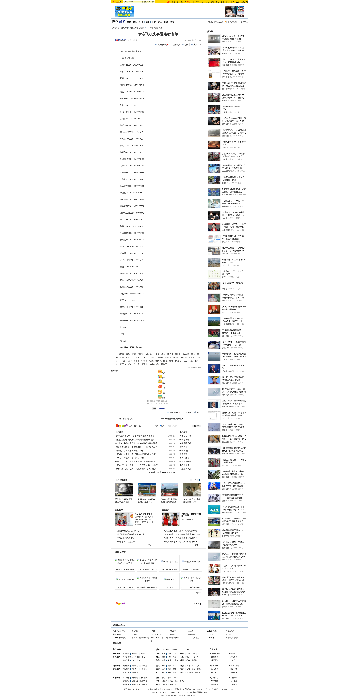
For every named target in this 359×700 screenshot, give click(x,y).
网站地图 (215, 689)
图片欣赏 (233, 669)
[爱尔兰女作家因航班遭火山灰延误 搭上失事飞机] (124, 489)
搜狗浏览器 (215, 678)
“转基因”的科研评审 (125, 538)
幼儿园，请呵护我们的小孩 (191, 587)
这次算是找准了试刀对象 (128, 531)
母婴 (163, 666)
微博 (232, 2)
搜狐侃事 (126, 660)
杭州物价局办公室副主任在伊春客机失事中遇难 (136, 443)
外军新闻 (143, 678)
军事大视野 (136, 684)
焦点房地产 (146, 2)
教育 (182, 666)
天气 (163, 669)
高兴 (163, 373)
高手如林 (191, 634)
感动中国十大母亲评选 (140, 638)
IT (193, 2)
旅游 (158, 669)
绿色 (199, 669)
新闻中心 (115, 28)
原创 (193, 669)
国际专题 (143, 666)
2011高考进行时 (213, 631)
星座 (174, 666)
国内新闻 (124, 28)
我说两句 (244, 2)
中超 (193, 654)
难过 (163, 378)
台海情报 (135, 678)
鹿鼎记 (164, 681)
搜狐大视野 (230, 631)
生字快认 (214, 684)
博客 (227, 2)
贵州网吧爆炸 (174, 638)
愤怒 (163, 388)
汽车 (197, 2)
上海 (175, 678)
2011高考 (210, 638)
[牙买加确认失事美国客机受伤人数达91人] (146, 489)
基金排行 (233, 654)
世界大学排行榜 (232, 638)
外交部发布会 (140, 657)
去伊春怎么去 (185, 436)
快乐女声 (172, 631)
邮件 (222, 2)
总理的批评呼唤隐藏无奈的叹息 (131, 534)
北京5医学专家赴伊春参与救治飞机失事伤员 (135, 436)
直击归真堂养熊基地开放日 (172, 418)
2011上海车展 (156, 634)
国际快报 (126, 666)
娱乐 (181, 2)
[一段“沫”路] (169, 579)
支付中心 (145, 689)
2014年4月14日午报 (169, 570)
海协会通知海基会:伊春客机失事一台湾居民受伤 (137, 447)
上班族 (190, 631)
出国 (188, 666)
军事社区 (126, 684)
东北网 (134, 40)
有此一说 (126, 672)
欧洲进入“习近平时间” (191, 570)
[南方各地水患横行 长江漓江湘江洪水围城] (147, 562)
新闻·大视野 (120, 552)
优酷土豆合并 (218, 22)
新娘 (169, 666)
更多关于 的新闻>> (162, 472)
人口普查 (229, 634)
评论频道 (116, 669)
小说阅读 (233, 684)
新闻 (158, 654)
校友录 (197, 672)
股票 (163, 657)
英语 (199, 666)
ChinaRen (132, 2)
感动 (163, 383)
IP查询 (232, 660)
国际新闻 (116, 666)
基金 (174, 657)
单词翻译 (233, 672)
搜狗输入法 (215, 654)
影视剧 (194, 660)
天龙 (158, 681)
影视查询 (214, 657)
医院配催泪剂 (231, 22)
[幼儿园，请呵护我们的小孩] (191, 579)
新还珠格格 (117, 634)
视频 (212, 2)
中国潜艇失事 (185, 461)
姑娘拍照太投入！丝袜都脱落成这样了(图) (182, 534)
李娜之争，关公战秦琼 (127, 542)
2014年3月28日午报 (125, 587)
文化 (182, 669)
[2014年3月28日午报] (125, 579)
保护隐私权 (187, 689)
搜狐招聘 (153, 689)
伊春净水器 (184, 439)
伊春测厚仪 (184, 465)
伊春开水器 (184, 458)
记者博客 (143, 669)
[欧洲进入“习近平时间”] (191, 562)
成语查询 (214, 660)
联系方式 (178, 689)
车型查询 (233, 678)
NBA (188, 654)
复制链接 (176, 45)
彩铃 (176, 681)
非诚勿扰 (210, 634)
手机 (169, 672)
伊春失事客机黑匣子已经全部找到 (130, 458)
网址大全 (214, 672)
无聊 (163, 398)
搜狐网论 (135, 672)
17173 (138, 2)
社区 (166, 22)
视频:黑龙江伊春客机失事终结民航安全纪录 (135, 439)
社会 (141, 22)
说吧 (176, 684)
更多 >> (151, 545)
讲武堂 (144, 684)
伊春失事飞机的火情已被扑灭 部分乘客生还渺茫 (137, 465)
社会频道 (116, 657)
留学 (193, 666)
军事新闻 (116, 678)
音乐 (193, 657)
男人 (174, 672)
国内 (129, 22)
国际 (135, 22)
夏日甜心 (135, 631)
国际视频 (126, 669)
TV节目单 (214, 681)
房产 (202, 2)
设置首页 (127, 689)
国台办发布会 (128, 657)
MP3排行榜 (234, 666)
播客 (217, 2)
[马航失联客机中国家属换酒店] (147, 579)
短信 (171, 681)
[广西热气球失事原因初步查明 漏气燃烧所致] (169, 489)
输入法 (164, 684)
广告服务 (161, 689)
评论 (160, 22)
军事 (147, 22)
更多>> (198, 593)
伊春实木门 (184, 450)
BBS (237, 2)
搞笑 (163, 393)
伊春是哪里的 (185, 443)
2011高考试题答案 (120, 638)
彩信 (182, 681)
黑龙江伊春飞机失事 (137, 28)
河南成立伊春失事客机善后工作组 (130, 450)
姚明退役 (135, 634)
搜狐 (126, 2)
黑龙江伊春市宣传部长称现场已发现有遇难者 (135, 461)
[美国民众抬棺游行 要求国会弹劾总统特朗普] (125, 562)
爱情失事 (183, 454)
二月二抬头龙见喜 (125, 418)
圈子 (164, 678)
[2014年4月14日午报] (169, 562)
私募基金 (172, 634)
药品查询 (233, 657)
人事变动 (135, 654)
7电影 (153, 631)
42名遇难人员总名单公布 (131, 347)
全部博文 (231, 689)
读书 (188, 669)
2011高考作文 (193, 638)
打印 (187, 45)
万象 (133, 660)
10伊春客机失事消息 (154, 28)
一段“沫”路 (169, 587)
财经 (158, 657)
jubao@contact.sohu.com (188, 695)
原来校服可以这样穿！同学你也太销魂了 (181, 531)
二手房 (175, 660)
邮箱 (169, 678)
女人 (207, 2)
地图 (171, 684)
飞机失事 (183, 447)
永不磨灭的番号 (119, 631)
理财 (169, 657)
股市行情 (214, 666)
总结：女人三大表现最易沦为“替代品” (180, 538)
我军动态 (126, 678)
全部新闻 (223, 689)
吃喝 (174, 669)
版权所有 (203, 692)
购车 (163, 660)
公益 (154, 22)
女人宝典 (233, 681)
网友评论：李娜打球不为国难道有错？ (180, 542)
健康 (169, 669)
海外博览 (135, 666)
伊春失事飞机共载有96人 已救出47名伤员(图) (136, 469)
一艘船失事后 (185, 469)
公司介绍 (207, 689)
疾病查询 (214, 669)
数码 (163, 672)
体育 (173, 2)
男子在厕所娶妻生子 (143, 514)
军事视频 (135, 681)
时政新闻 (126, 654)
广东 (180, 678)
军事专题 (143, 681)
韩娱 (188, 657)
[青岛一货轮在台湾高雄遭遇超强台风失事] (192, 489)
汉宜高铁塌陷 (242, 22)
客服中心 (169, 689)
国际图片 (135, 669)
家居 (169, 660)
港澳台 (142, 654)
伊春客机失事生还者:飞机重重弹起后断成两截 (136, 454)
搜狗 (152, 2)
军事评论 (126, 681)
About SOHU (197, 689)
